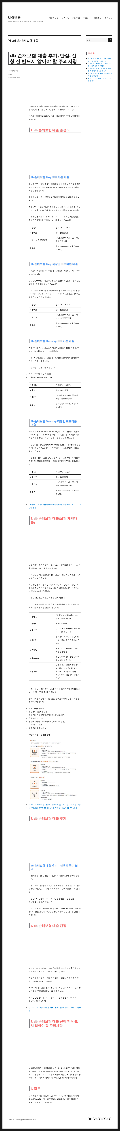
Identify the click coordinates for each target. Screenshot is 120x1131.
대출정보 (97, 18)
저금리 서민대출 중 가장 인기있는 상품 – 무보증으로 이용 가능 (55, 804)
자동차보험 (53, 18)
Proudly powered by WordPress (26, 1119)
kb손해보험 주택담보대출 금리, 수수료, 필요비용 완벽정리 (53, 807)
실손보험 (65, 18)
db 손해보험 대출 (14, 77)
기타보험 (76, 18)
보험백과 (14, 18)
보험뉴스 (87, 18)
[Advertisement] (55, 86)
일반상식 (108, 18)
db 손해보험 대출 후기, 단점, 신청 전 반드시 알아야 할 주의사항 (43, 58)
